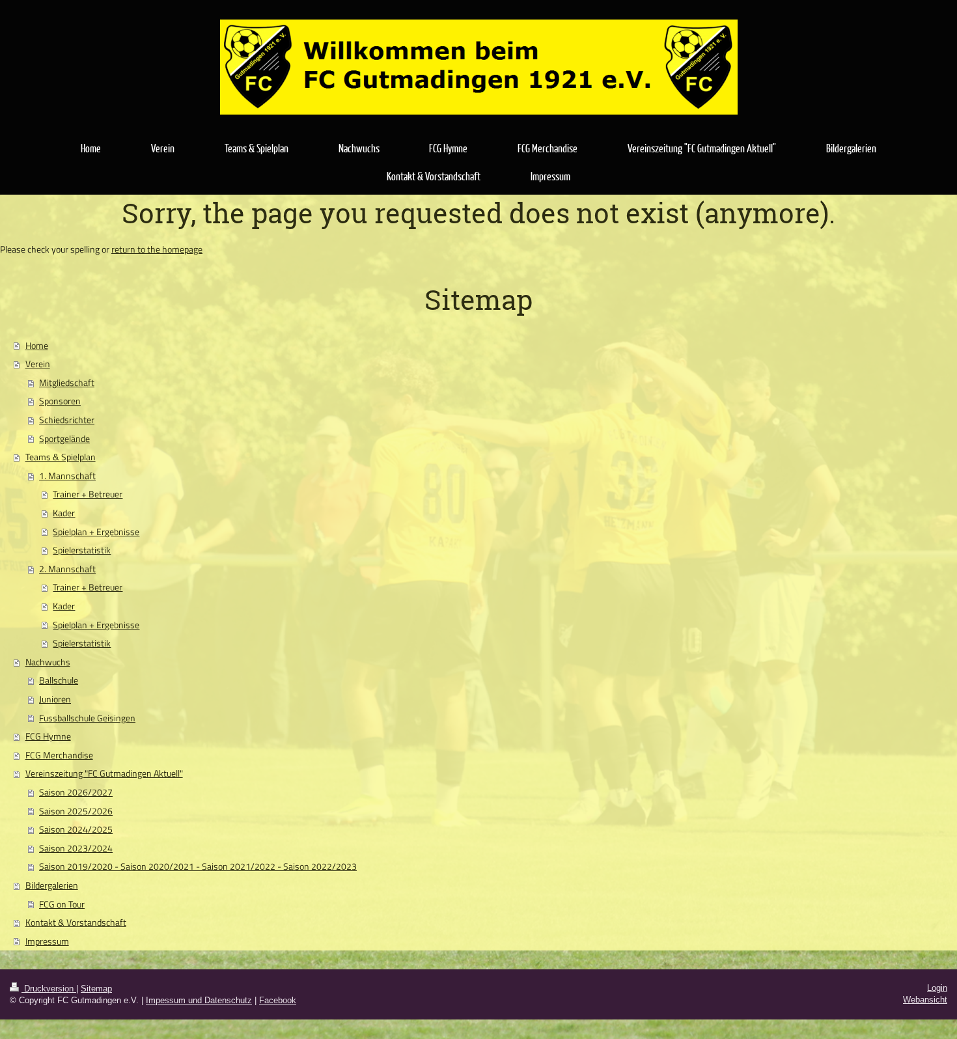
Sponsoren (60, 401)
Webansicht (925, 999)
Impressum (47, 941)
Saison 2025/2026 (76, 811)
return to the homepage (156, 249)
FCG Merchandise (59, 755)
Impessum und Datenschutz (199, 1000)
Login (937, 988)
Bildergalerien (51, 885)
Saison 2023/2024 (76, 848)
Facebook (277, 1000)
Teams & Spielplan (60, 457)
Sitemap (96, 988)
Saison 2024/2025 (76, 829)
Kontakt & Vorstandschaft (75, 922)
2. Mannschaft (67, 569)
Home (36, 346)
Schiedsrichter (66, 420)
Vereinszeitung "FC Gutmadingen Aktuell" (104, 773)
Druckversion (48, 988)
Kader (64, 513)
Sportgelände (64, 439)
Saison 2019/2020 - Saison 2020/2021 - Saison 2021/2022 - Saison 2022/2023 (198, 866)
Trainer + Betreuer (87, 494)
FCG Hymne (48, 736)
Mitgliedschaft (66, 383)
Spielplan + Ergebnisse (96, 532)
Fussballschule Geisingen (87, 718)
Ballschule (58, 680)
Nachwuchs (47, 662)
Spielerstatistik (82, 550)
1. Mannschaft (67, 476)
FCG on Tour (62, 904)
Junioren (55, 699)
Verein (37, 364)
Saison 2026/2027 (76, 792)
